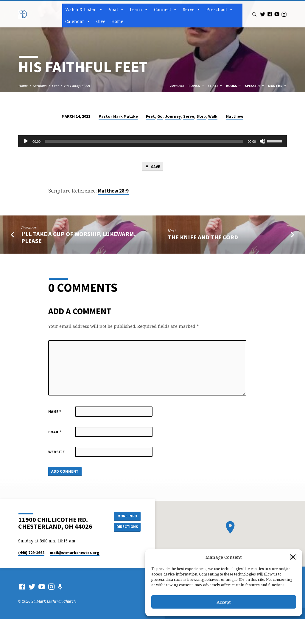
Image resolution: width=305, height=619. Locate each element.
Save (155, 166)
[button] (293, 557)
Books (232, 86)
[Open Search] (254, 14)
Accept (224, 602)
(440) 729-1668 (31, 552)
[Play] (26, 141)
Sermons (39, 85)
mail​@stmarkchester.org (74, 552)
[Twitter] (262, 14)
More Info (127, 516)
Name (54, 411)
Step (201, 116)
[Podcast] (60, 587)
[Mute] (262, 141)
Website (56, 451)
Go (160, 116)
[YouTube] (277, 14)
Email (55, 432)
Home (117, 21)
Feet (55, 85)
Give (100, 21)
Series (213, 86)
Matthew (234, 116)
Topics (194, 86)
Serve (188, 116)
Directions (127, 527)
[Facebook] (270, 14)
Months (275, 86)
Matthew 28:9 (113, 191)
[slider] (275, 140)
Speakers (253, 86)
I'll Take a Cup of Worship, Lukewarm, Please (78, 237)
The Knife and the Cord (203, 237)
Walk (212, 116)
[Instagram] (284, 14)
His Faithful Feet (77, 85)
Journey (173, 116)
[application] (152, 141)
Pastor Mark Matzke (118, 116)
